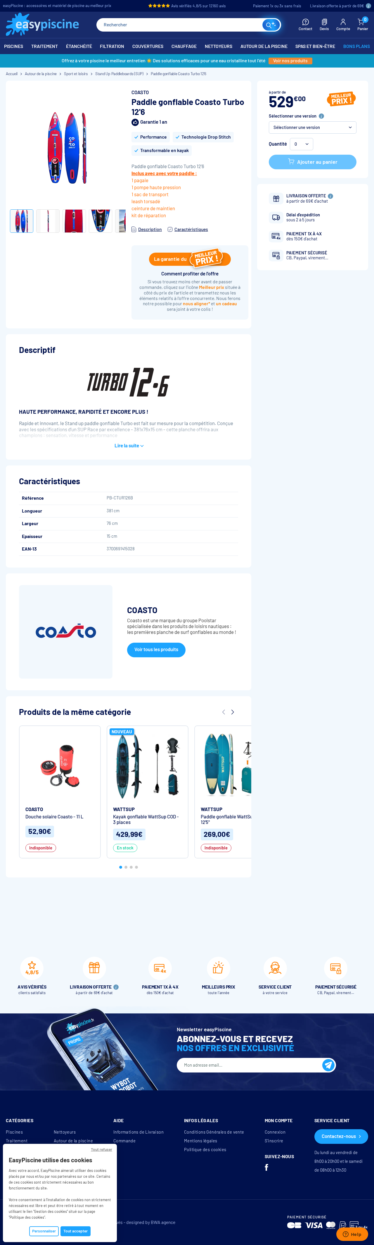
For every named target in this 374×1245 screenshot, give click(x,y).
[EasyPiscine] (42, 25)
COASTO (140, 92)
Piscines (14, 1132)
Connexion (275, 1132)
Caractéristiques (191, 229)
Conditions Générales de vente (214, 1132)
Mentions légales (200, 1141)
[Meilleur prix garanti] (341, 99)
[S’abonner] (328, 1065)
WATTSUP (124, 809)
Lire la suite (127, 446)
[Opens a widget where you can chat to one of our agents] (352, 1234)
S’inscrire (274, 1141)
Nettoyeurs (65, 1132)
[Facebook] (266, 1168)
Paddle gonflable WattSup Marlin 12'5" (235, 819)
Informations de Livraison (138, 1132)
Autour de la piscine (73, 1141)
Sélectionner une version (292, 116)
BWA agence (163, 1222)
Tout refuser (101, 1149)
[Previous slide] (223, 712)
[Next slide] (232, 712)
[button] (312, 127)
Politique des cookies (205, 1149)
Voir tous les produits (156, 649)
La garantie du (170, 259)
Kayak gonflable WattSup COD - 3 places (146, 819)
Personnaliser (44, 1231)
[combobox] (188, 25)
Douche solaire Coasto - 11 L (54, 817)
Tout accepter (75, 1231)
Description (150, 229)
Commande (124, 1141)
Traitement (16, 1141)
